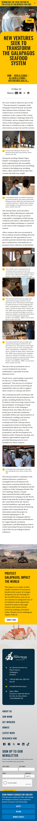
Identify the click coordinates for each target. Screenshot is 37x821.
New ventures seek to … (18, 80)
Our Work (7, 716)
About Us (7, 711)
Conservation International (13, 507)
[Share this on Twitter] (24, 93)
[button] (33, 14)
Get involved (8, 722)
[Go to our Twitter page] (13, 743)
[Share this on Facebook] (20, 93)
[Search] (26, 14)
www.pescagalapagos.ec (11, 514)
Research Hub (9, 738)
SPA (32, 10)
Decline (18, 811)
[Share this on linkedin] (28, 93)
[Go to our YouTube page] (18, 743)
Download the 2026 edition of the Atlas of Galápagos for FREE (16, 3)
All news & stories (17, 78)
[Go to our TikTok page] (27, 743)
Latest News (8, 732)
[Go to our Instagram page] (8, 743)
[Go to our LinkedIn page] (22, 743)
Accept (18, 806)
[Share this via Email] (16, 93)
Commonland (17, 509)
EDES (18, 524)
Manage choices (18, 817)
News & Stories (20, 75)
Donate (29, 20)
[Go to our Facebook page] (3, 743)
